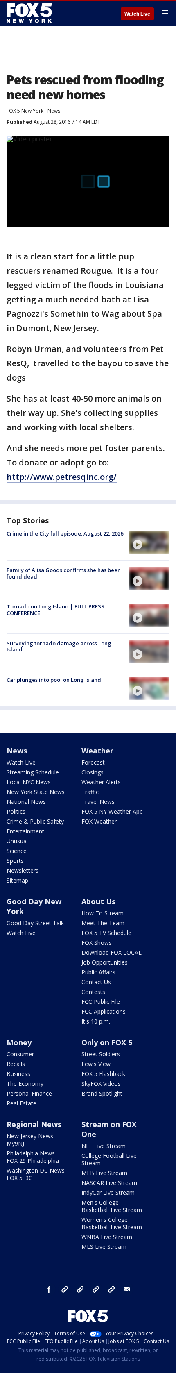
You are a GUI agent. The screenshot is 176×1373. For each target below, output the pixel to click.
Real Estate (21, 1103)
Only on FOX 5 (106, 1042)
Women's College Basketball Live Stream (111, 1223)
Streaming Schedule (33, 772)
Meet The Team (102, 923)
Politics (16, 811)
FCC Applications (103, 1011)
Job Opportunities (104, 962)
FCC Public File (100, 1001)
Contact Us (96, 982)
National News (26, 802)
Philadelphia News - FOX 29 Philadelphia (33, 1156)
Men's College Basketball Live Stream (111, 1206)
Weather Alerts (101, 782)
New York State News (36, 792)
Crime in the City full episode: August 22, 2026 (65, 533)
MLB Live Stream (104, 1173)
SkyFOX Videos (101, 1083)
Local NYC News (29, 782)
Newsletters (22, 870)
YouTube (95, 1289)
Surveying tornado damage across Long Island (59, 647)
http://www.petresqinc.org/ (62, 476)
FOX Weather (99, 821)
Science (17, 851)
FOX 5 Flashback (103, 1074)
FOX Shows (96, 942)
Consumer (20, 1054)
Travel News (98, 802)
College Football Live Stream (109, 1159)
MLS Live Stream (103, 1246)
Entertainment (25, 831)
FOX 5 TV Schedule (106, 933)
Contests (93, 992)
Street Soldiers (100, 1054)
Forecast (93, 762)
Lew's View (96, 1064)
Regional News (34, 1124)
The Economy (25, 1083)
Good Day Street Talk (35, 923)
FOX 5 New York (25, 110)
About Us (98, 901)
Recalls (16, 1064)
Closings (92, 772)
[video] (149, 542)
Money (19, 1042)
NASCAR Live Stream (109, 1183)
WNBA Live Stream (106, 1237)
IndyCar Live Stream (108, 1192)
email (126, 1289)
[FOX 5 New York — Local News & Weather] (30, 13)
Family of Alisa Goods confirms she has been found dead (64, 573)
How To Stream (102, 913)
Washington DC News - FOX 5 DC (37, 1174)
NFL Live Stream (103, 1146)
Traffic (90, 792)
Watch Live (137, 14)
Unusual (17, 841)
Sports (15, 861)
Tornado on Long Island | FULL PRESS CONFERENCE (55, 610)
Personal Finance (29, 1093)
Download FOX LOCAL (111, 952)
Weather (97, 751)
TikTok (80, 1289)
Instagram (64, 1289)
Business (18, 1074)
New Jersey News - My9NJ (32, 1139)
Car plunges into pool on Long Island (54, 679)
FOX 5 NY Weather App (112, 811)
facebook (49, 1289)
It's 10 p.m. (95, 1021)
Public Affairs (98, 972)
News (53, 110)
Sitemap (17, 880)
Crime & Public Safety (35, 821)
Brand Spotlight (101, 1093)
